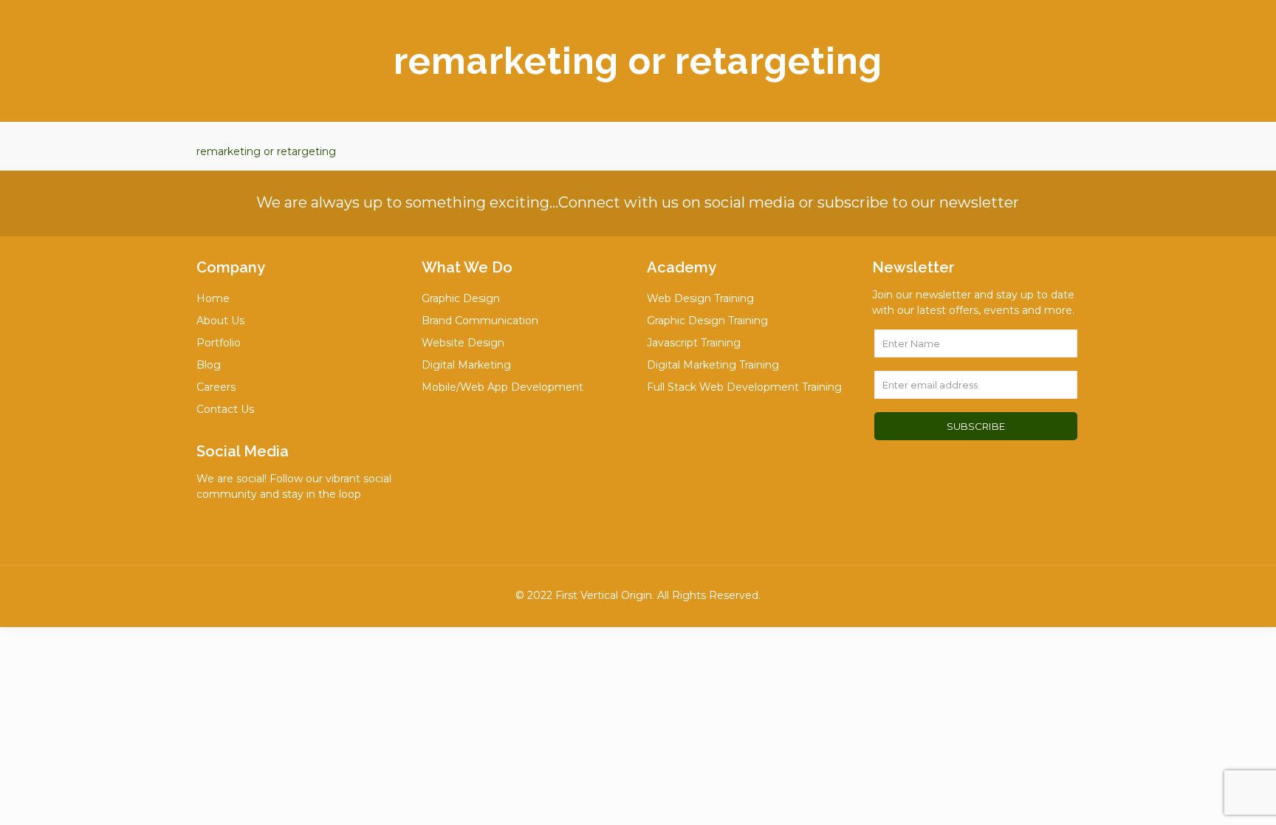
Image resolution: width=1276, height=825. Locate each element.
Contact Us (225, 409)
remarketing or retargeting (266, 151)
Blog (208, 365)
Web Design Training (700, 298)
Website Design (463, 342)
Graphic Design (461, 298)
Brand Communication (480, 320)
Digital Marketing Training (713, 365)
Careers (216, 387)
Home (213, 298)
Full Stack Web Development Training (744, 387)
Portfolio (218, 342)
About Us (220, 320)
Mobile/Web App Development (502, 387)
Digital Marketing (466, 365)
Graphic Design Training (707, 320)
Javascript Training (694, 342)
